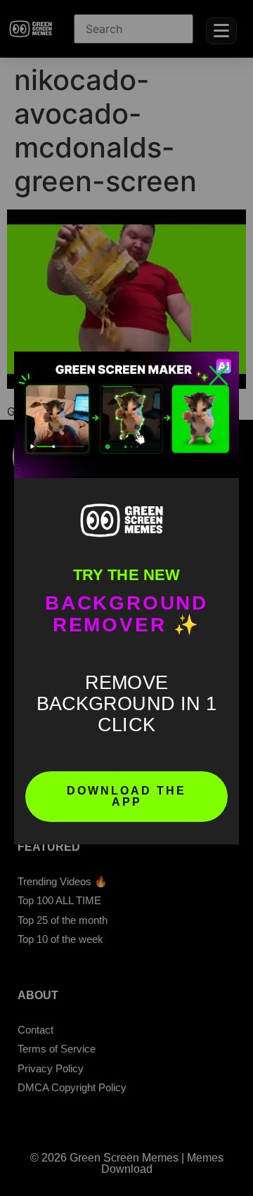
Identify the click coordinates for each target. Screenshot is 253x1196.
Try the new (126, 575)
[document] (126, 598)
